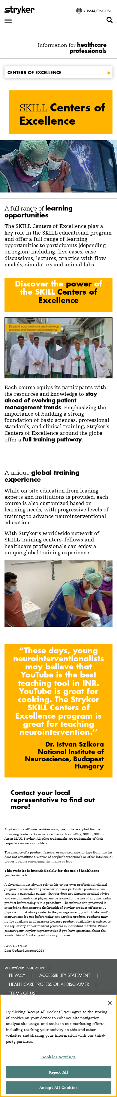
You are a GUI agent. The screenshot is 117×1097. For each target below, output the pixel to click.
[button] (58, 348)
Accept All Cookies (58, 1087)
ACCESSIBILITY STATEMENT (64, 975)
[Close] (109, 1003)
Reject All (58, 1072)
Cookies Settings (58, 1057)
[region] (58, 1046)
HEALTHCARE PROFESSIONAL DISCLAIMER (49, 984)
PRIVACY (17, 975)
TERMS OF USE (23, 993)
